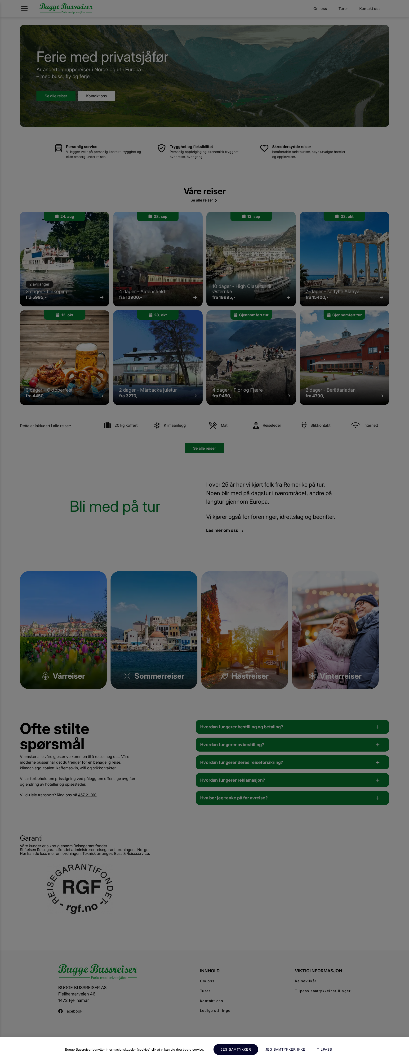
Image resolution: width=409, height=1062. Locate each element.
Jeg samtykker (236, 1049)
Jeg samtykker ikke (285, 1049)
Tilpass (324, 1049)
